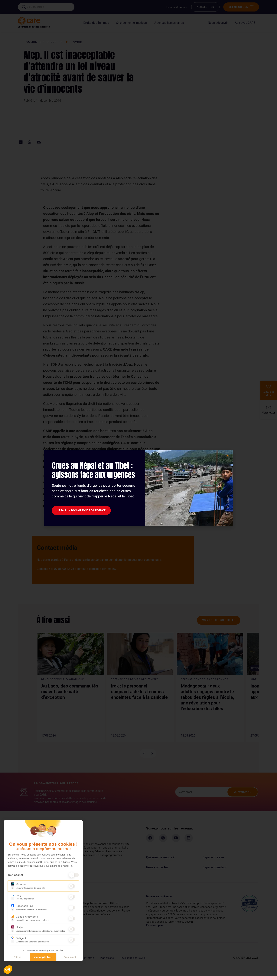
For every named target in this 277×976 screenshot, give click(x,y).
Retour (17, 956)
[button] (7, 969)
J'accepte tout (43, 956)
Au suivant (70, 956)
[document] (138, 488)
